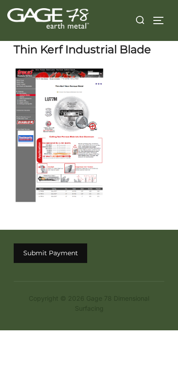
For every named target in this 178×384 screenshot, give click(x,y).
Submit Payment (50, 253)
